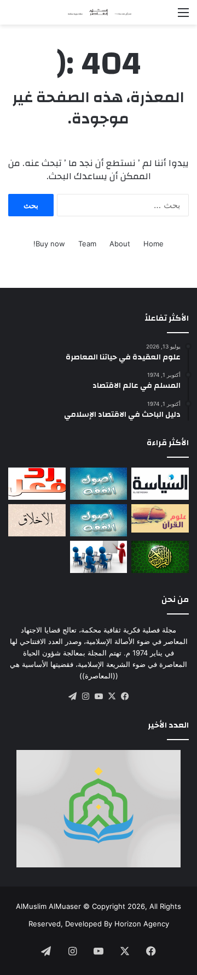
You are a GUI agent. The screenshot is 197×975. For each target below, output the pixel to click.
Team (87, 243)
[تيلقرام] (72, 696)
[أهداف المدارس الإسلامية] (99, 557)
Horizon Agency (141, 923)
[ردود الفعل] (37, 484)
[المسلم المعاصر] (98, 12)
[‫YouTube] (98, 696)
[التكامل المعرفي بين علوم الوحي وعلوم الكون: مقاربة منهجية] (160, 518)
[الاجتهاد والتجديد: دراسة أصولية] (99, 520)
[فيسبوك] (124, 696)
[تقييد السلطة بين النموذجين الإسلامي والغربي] (160, 484)
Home (153, 243)
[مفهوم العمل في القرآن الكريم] (160, 557)
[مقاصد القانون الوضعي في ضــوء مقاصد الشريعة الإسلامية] (99, 484)
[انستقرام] (85, 696)
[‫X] (111, 696)
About (119, 243)
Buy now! (49, 243)
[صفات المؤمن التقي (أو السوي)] (37, 520)
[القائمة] (183, 16)
